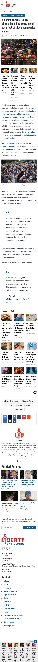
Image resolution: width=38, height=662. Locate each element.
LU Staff (6, 35)
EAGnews (7, 581)
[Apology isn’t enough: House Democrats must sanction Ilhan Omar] (28, 496)
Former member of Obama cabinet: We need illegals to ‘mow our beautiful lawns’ (28, 482)
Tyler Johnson (6, 571)
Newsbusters (8, 601)
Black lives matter (11, 401)
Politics (10, 11)
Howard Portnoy (7, 550)
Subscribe (30, 527)
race (20, 405)
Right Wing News (9, 608)
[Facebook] (5, 417)
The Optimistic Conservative (13, 615)
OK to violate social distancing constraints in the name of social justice (18, 135)
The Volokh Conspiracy (11, 618)
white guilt (19, 409)
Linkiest (6, 598)
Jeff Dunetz (14, 566)
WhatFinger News (9, 625)
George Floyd (28, 401)
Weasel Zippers (9, 622)
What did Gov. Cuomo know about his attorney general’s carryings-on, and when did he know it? (9, 483)
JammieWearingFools (10, 591)
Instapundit (7, 588)
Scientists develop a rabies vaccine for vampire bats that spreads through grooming (9, 506)
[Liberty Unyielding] (10, 4)
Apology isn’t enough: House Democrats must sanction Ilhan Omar (28, 505)
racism (29, 405)
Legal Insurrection (10, 594)
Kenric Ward (31, 566)
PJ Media (6, 605)
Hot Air (6, 584)
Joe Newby (22, 566)
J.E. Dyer (4, 555)
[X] (10, 417)
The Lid (6, 612)
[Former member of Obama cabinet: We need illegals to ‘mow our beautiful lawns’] (28, 474)
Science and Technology (16, 15)
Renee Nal (5, 561)
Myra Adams (5, 566)
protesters (10, 405)
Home (5, 11)
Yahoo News (9, 203)
